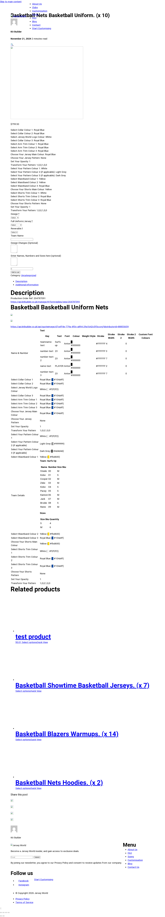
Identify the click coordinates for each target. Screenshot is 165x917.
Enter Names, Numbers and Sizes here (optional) (36, 255)
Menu (129, 845)
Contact (36, 25)
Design (14, 214)
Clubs (35, 7)
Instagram (23, 884)
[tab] (84, 281)
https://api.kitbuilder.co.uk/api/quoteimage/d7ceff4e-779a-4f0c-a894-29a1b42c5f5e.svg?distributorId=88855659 (70, 326)
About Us (37, 4)
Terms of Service (24, 902)
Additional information (27, 284)
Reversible (16, 228)
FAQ (34, 18)
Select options (29, 642)
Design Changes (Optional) (24, 243)
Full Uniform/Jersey (21, 221)
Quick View (42, 642)
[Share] (3, 912)
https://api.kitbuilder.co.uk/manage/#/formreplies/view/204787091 (45, 301)
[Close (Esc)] (1, 912)
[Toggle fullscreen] (6, 912)
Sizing (35, 14)
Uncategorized (28, 275)
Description (21, 281)
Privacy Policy (22, 898)
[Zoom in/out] (9, 912)
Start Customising (41, 28)
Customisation (39, 11)
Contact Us (133, 867)
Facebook (23, 880)
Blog (34, 21)
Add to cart (15, 272)
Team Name (17, 235)
